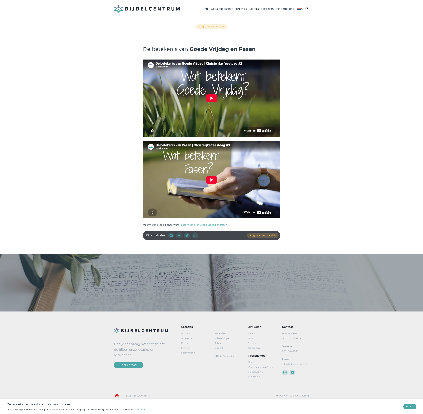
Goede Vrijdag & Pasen (260, 367)
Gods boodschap (222, 8)
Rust (250, 338)
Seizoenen (254, 348)
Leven (251, 333)
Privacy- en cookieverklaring (292, 395)
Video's (254, 8)
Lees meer (140, 410)
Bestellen (267, 8)
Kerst (251, 362)
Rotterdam (221, 333)
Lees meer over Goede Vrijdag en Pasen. (204, 224)
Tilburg (219, 343)
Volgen (252, 343)
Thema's (241, 8)
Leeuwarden (188, 352)
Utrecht (219, 348)
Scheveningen (223, 338)
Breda (184, 343)
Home (207, 8)
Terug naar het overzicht (211, 26)
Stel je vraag (129, 365)
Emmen (185, 348)
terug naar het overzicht (263, 235)
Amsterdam (187, 338)
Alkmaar (186, 333)
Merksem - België (224, 355)
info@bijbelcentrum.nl (294, 364)
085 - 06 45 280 (290, 351)
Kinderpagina (285, 8)
